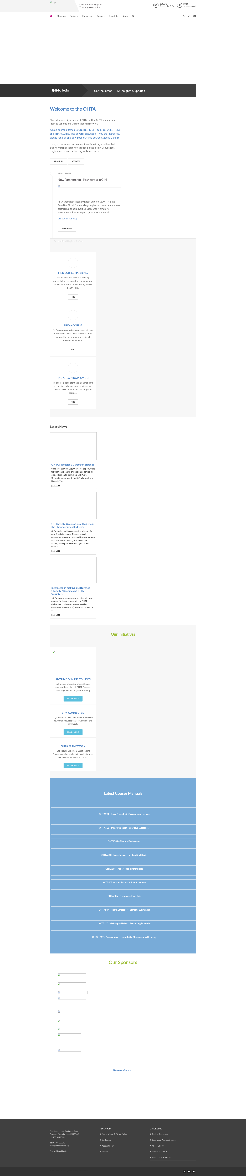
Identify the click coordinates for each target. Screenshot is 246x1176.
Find (73, 297)
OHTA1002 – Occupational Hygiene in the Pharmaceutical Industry (124, 937)
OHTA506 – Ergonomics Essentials (124, 896)
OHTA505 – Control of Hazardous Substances (124, 882)
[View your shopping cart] (177, 16)
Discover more (123, 1106)
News (125, 16)
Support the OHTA (167, 5)
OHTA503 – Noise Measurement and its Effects (124, 855)
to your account (189, 5)
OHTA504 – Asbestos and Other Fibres (124, 868)
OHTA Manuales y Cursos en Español (72, 464)
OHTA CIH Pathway (67, 218)
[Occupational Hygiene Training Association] (61, 2)
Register (76, 161)
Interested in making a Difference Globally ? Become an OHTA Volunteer (70, 590)
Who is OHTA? (158, 1146)
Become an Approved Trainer (164, 1140)
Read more (67, 229)
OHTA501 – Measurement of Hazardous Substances (124, 827)
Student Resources (160, 1134)
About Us (113, 16)
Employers (87, 16)
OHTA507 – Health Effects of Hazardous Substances (124, 909)
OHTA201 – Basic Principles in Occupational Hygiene (124, 814)
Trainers (74, 16)
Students (61, 16)
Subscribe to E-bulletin (161, 1157)
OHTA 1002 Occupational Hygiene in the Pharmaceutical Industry (72, 525)
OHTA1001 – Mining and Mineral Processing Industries (124, 923)
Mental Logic (61, 1151)
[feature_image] (73, 446)
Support (101, 16)
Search (105, 1152)
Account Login (108, 1146)
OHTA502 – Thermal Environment (124, 841)
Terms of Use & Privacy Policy (114, 1134)
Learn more (73, 698)
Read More (56, 486)
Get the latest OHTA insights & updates (119, 90)
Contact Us (106, 1140)
